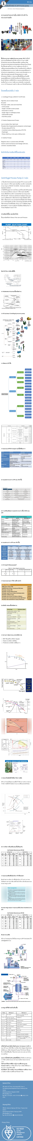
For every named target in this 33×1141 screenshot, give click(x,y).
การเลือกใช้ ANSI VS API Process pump (16, 5)
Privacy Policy (6, 1122)
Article (10, 8)
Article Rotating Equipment (18, 8)
